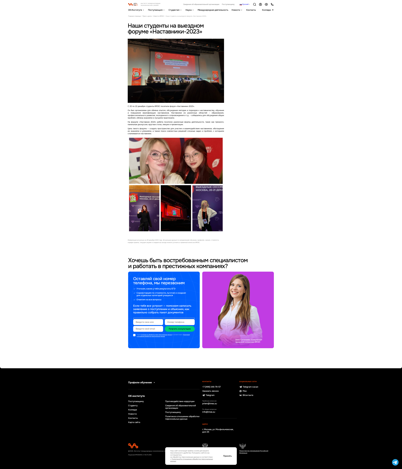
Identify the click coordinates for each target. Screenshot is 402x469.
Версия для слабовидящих (266, 4)
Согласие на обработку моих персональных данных (156, 335)
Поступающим (155, 10)
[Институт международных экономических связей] (147, 4)
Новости (236, 10)
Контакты (251, 10)
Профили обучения (140, 382)
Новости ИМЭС (158, 16)
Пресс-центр (147, 16)
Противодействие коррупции (180, 401)
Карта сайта (134, 422)
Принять (227, 456)
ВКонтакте (248, 395)
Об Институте (135, 10)
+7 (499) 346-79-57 (211, 387)
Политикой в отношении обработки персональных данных (163, 335)
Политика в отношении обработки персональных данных (182, 417)
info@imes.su (208, 412)
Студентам (174, 10)
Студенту (132, 405)
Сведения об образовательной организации (201, 4)
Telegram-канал (250, 387)
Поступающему (228, 4)
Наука (189, 10)
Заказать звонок (210, 391)
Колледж (266, 10)
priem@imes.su (209, 403)
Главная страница (134, 16)
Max (245, 391)
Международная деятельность (213, 10)
